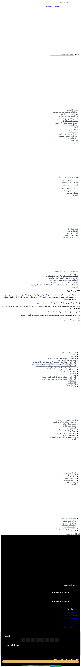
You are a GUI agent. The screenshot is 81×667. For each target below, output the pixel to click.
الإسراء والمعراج (71, 231)
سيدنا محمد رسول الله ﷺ (68, 177)
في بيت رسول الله (71, 191)
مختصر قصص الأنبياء (70, 121)
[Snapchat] (23, 640)
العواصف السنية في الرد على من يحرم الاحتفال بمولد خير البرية (54, 284)
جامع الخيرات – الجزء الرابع (67, 360)
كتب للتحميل (72, 354)
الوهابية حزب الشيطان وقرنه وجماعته (64, 280)
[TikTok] (38, 640)
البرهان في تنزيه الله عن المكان (66, 271)
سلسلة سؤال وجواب (69, 424)
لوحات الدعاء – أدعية (69, 523)
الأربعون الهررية (71, 384)
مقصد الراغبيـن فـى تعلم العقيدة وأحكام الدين (61, 368)
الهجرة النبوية (73, 229)
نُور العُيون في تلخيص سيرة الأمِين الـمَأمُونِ (62, 358)
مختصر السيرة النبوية (70, 180)
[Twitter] (55, 10)
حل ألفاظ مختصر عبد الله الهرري (65, 112)
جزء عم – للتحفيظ (70, 478)
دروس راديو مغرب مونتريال (67, 429)
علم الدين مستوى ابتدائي (68, 134)
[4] (65, 299)
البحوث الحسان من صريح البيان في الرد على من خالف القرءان (55, 366)
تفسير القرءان (72, 110)
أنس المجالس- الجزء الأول (67, 369)
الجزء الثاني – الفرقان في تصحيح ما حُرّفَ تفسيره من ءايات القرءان (54, 364)
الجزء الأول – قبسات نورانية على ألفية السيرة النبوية (59, 377)
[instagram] (50, 10)
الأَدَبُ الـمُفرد (72, 383)
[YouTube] (46, 10)
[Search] (57, 534)
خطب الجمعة (73, 138)
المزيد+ (75, 143)
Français (57, 6)
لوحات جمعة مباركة (69, 521)
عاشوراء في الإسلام (70, 238)
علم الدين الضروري (70, 473)
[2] (40, 296)
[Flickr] (28, 640)
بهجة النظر (72, 373)
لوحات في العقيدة (70, 527)
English (48, 6)
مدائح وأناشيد (72, 476)
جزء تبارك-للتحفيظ (70, 480)
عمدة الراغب (72, 375)
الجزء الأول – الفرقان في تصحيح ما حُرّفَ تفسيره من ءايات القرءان (54, 362)
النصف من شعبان (71, 233)
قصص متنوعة (73, 132)
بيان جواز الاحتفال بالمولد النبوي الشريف (63, 278)
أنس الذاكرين (72, 381)
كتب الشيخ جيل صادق (69, 352)
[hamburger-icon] (76, 74)
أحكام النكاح (73, 127)
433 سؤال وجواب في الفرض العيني (64, 422)
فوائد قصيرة (73, 129)
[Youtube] (47, 640)
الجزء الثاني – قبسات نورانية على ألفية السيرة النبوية (59, 379)
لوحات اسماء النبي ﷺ (69, 518)
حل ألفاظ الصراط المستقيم (67, 116)
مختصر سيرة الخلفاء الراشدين (66, 123)
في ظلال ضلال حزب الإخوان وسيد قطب (63, 282)
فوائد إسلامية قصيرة (69, 435)
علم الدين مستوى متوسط (68, 136)
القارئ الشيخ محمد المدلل (67, 474)
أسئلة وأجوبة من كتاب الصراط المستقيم (63, 437)
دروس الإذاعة (71, 482)
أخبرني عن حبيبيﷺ (70, 185)
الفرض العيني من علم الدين (67, 119)
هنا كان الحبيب (72, 193)
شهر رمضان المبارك (70, 235)
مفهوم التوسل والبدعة (69, 274)
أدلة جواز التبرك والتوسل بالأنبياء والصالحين (62, 276)
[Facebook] (59, 10)
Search (76, 54)
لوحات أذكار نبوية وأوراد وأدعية (66, 528)
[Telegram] (42, 640)
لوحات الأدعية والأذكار (69, 525)
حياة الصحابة (73, 125)
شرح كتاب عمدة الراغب (69, 114)
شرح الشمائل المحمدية (69, 182)
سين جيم (74, 140)
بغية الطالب (72, 356)
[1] (47, 294)
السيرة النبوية (71, 428)
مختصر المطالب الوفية (68, 371)
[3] (9, 296)
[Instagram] (52, 640)
